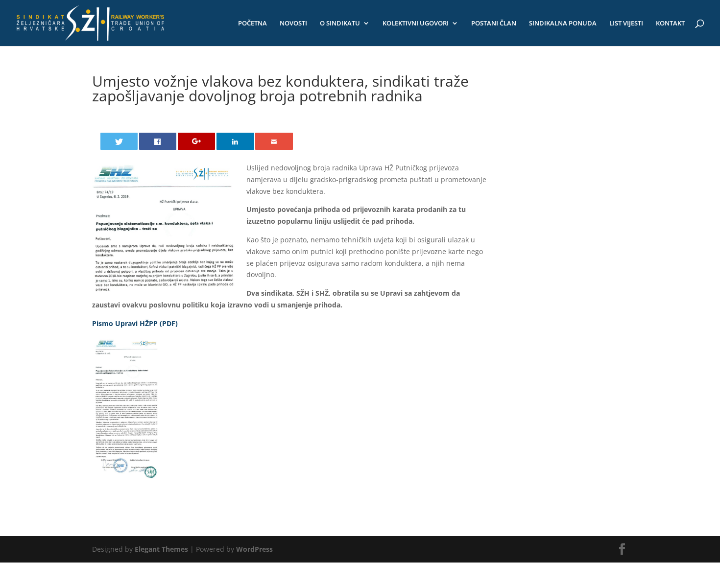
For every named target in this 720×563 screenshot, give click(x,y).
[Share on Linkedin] (235, 141)
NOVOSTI (293, 23)
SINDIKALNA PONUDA (563, 23)
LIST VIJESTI (626, 23)
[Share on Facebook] (158, 141)
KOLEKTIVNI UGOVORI (416, 23)
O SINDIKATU (340, 23)
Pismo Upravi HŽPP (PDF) (135, 323)
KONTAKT (670, 23)
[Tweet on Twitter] (119, 141)
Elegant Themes (161, 549)
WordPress (254, 549)
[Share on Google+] (197, 141)
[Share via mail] (274, 141)
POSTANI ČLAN (493, 23)
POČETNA (252, 23)
